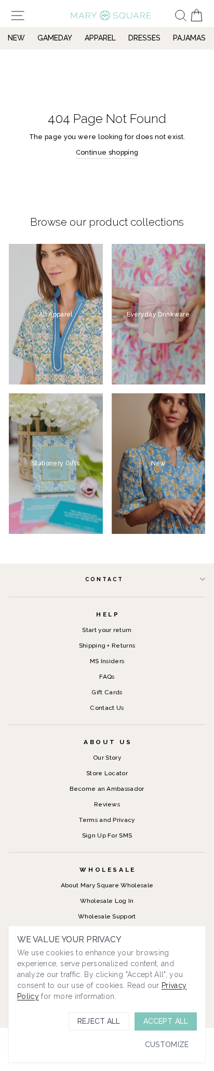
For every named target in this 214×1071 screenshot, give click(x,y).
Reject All (98, 1021)
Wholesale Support (107, 916)
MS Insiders (107, 661)
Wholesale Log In (106, 900)
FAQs (106, 676)
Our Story (107, 757)
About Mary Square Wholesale (107, 885)
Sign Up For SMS (107, 835)
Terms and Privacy (107, 819)
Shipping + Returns (107, 645)
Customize (167, 1044)
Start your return (106, 630)
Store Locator (107, 773)
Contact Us (107, 707)
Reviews (107, 804)
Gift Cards (106, 692)
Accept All (165, 1021)
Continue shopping (107, 152)
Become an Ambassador (107, 788)
